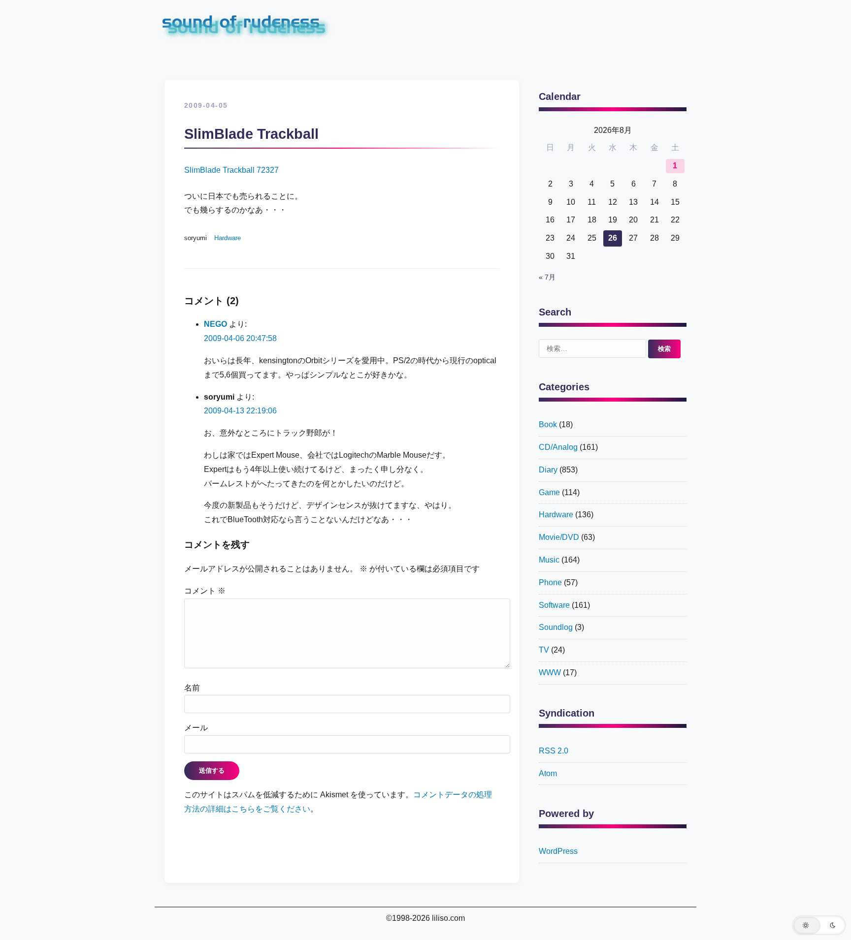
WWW (550, 672)
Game (549, 492)
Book (548, 424)
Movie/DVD (559, 537)
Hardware (227, 238)
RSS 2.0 (553, 751)
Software (554, 605)
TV (544, 650)
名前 (192, 688)
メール (196, 727)
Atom (548, 773)
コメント (205, 591)
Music (549, 560)
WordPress (558, 851)
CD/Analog (558, 447)
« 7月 (547, 277)
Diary (548, 470)
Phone (550, 582)
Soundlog (556, 627)
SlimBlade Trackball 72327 (231, 170)
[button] (819, 925)
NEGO (215, 324)
